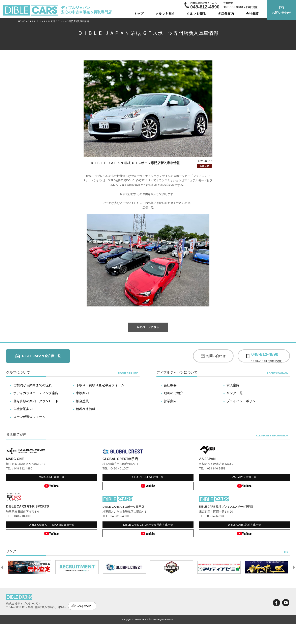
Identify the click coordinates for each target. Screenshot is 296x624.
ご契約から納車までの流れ (32, 385)
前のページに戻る (148, 327)
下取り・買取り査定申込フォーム (100, 385)
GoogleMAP (84, 605)
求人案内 (233, 385)
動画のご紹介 (173, 393)
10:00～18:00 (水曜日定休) (266, 356)
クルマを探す (165, 13)
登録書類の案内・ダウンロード (35, 401)
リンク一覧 (235, 393)
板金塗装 (82, 401)
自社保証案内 (23, 409)
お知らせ (204, 165)
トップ (139, 13)
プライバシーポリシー (243, 401)
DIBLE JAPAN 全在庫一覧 (41, 356)
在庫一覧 (51, 477)
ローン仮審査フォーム (29, 416)
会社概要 (252, 13)
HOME (21, 21)
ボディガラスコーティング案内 (35, 393)
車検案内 (82, 393)
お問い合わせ (281, 12)
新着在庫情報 (85, 409)
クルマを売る (196, 13)
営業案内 (170, 401)
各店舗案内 (226, 13)
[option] (39, 567)
